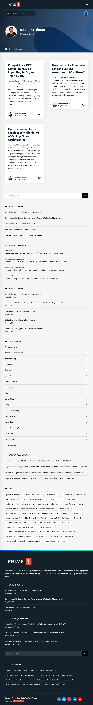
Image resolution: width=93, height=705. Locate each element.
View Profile (26, 34)
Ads (80, 504)
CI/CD (66, 513)
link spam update (37, 499)
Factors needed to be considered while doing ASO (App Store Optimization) (23, 134)
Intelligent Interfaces (48, 509)
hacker (9, 504)
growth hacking (52, 495)
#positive (51, 499)
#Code (54, 536)
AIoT (26, 522)
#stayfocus (70, 504)
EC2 (27, 518)
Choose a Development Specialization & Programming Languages (30, 527)
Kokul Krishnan (20, 113)
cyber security (12, 509)
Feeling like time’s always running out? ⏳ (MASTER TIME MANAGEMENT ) (35, 253)
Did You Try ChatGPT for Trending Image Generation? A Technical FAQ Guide (36, 261)
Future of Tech (65, 509)
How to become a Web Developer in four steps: (57, 532)
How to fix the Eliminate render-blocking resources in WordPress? (68, 68)
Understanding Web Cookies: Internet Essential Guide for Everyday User (34, 270)
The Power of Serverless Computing (20, 536)
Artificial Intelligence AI (51, 513)
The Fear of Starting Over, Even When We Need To (24, 235)
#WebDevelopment (29, 509)
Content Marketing (12, 381)
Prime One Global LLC (20, 698)
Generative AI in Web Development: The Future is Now (52, 522)
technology (72, 499)
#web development (14, 518)
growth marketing (13, 495)
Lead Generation (11, 416)
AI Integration (67, 536)
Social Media (9, 433)
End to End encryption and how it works (20, 229)
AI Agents (77, 513)
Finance (8, 393)
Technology (9, 439)
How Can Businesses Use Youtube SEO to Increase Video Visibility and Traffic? (34, 632)
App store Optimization (14, 353)
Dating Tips (9, 387)
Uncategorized (10, 445)
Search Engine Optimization (15, 428)
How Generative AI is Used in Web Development (24, 541)
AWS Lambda (42, 536)
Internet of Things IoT (30, 513)
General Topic (10, 399)
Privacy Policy (18, 701)
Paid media (80, 495)
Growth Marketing (12, 410)
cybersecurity (56, 504)
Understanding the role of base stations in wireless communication (32, 278)
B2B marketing (10, 358)
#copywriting (42, 504)
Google (7, 405)
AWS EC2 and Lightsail (50, 518)
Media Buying (12, 499)
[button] (85, 13)
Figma (77, 518)
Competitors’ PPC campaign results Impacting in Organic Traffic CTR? (22, 70)
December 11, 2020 (20, 115)
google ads (67, 495)
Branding (8, 364)
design (19, 504)
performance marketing (33, 495)
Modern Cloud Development (56, 541)
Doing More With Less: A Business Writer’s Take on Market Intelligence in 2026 (35, 218)
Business (8, 370)
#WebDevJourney (13, 522)
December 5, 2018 (20, 179)
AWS (35, 518)
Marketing (9, 422)
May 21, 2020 (62, 106)
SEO (61, 499)
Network (29, 504)
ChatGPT (8, 376)
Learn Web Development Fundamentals (21, 532)
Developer (66, 518)
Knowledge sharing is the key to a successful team (24, 212)
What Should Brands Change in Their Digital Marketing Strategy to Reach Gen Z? (35, 624)
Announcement (11, 347)
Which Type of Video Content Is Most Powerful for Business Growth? (31, 641)
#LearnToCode (12, 513)
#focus (23, 499)
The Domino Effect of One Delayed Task (20, 224)
